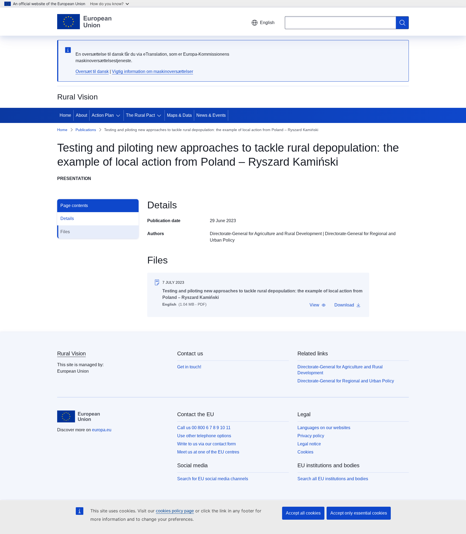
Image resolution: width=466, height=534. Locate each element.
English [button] (267, 22)
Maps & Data (179, 115)
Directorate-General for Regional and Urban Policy (345, 381)
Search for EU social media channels (212, 478)
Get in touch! (189, 367)
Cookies (305, 452)
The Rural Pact (140, 115)
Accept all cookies (303, 513)
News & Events (211, 115)
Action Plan (103, 115)
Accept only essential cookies (358, 513)
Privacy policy (310, 435)
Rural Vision (71, 353)
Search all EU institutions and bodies (332, 478)
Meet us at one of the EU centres (208, 452)
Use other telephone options (204, 435)
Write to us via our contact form (206, 444)
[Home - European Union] (84, 21)
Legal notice (309, 444)
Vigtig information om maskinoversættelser (152, 71)
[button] (318, 305)
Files (65, 231)
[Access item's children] (119, 115)
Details (67, 218)
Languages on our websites (323, 427)
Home (65, 115)
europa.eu (101, 430)
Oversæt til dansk (92, 71)
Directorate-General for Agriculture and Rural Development (266, 233)
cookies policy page (175, 511)
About (81, 115)
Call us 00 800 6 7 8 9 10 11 (204, 427)
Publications (86, 130)
